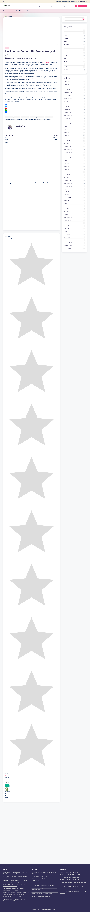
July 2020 (66, 228)
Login (7, 775)
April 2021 (66, 206)
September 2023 (68, 157)
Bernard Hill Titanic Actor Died (35, 119)
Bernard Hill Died (49, 117)
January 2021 (67, 214)
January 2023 (67, 180)
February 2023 (67, 177)
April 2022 (66, 194)
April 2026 (66, 87)
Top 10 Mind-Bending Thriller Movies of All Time (72, 886)
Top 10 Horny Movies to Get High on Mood (42, 883)
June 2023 (66, 166)
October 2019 (67, 248)
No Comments (29, 58)
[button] (82, 6)
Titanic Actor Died (46, 119)
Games (65, 35)
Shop (65, 64)
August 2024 (67, 126)
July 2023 (66, 163)
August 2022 (67, 189)
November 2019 (68, 245)
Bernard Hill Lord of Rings (22, 119)
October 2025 (67, 95)
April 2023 (66, 172)
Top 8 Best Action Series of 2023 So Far (70, 880)
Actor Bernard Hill (9, 117)
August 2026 (67, 81)
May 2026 (66, 84)
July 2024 (66, 129)
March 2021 (67, 208)
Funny (65, 33)
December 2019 (68, 242)
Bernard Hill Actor (25, 117)
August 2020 (67, 225)
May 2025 (66, 106)
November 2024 (68, 118)
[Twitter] (31, 106)
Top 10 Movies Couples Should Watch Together (72, 877)
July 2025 (66, 101)
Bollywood (66, 30)
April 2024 (66, 138)
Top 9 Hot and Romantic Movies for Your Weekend (44, 885)
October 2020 (67, 220)
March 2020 (67, 234)
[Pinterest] (31, 108)
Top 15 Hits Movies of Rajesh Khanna (41, 896)
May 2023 (66, 169)
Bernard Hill (17, 117)
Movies (65, 55)
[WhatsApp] (31, 110)
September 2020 (68, 223)
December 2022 (68, 183)
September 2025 (68, 98)
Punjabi (65, 61)
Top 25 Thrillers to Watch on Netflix (40, 876)
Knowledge (66, 50)
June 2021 (66, 200)
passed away (45, 62)
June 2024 (66, 132)
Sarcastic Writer (20, 126)
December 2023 (68, 149)
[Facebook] (31, 104)
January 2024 (67, 146)
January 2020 (67, 240)
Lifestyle (66, 52)
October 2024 (67, 121)
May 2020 (66, 231)
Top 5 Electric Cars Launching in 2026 (12, 896)
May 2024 (66, 135)
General (66, 38)
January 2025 (67, 112)
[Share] (31, 112)
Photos (65, 58)
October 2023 (67, 155)
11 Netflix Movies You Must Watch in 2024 (70, 874)
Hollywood (66, 44)
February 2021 (67, 211)
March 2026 (67, 89)
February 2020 (67, 237)
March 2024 (67, 140)
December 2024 (68, 115)
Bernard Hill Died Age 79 (10, 119)
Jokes (65, 47)
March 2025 (67, 109)
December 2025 (68, 92)
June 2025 (66, 104)
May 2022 (66, 191)
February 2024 (67, 143)
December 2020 (68, 217)
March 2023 (67, 174)
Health (65, 41)
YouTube (66, 69)
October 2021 (67, 197)
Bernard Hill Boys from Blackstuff (37, 117)
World (36, 58)
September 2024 (68, 123)
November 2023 (68, 152)
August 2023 (67, 160)
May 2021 (66, 203)
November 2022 (68, 186)
